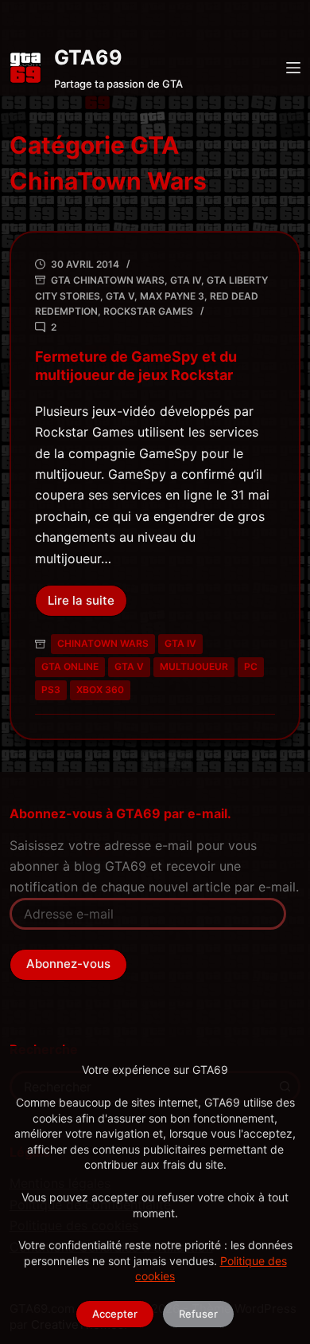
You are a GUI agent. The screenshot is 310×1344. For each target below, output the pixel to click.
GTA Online (70, 666)
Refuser (198, 1313)
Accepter (115, 1313)
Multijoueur (194, 666)
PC (251, 666)
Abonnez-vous (68, 963)
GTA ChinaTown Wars (108, 280)
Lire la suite (87, 605)
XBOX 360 (100, 690)
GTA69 (88, 57)
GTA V (120, 296)
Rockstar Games (148, 311)
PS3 (50, 690)
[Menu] (293, 68)
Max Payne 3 (172, 296)
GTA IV (185, 280)
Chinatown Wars (103, 643)
